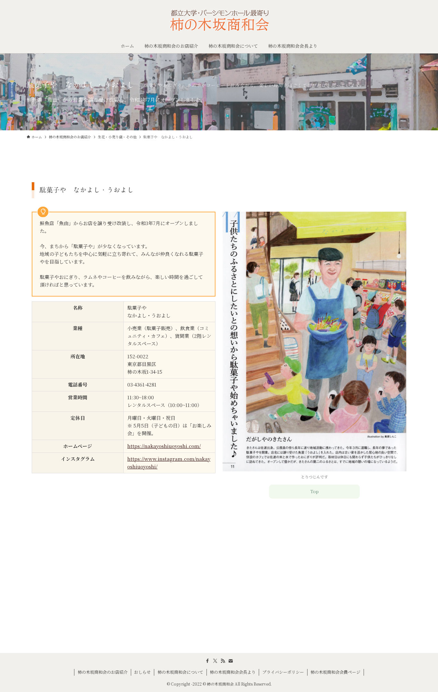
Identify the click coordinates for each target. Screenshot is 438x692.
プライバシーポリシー (283, 672)
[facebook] (207, 661)
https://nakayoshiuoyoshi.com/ (164, 446)
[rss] (223, 661)
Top (314, 491)
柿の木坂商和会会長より (233, 672)
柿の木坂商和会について (180, 672)
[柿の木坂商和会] (219, 20)
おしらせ (142, 672)
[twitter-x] (215, 661)
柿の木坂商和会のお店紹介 (103, 672)
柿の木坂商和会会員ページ (335, 672)
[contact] (230, 661)
